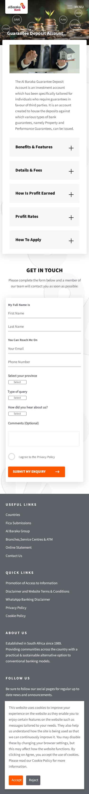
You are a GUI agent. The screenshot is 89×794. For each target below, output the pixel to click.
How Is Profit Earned (35, 193)
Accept (17, 780)
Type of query (17, 392)
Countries (13, 515)
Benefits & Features (33, 147)
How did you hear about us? (28, 407)
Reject (33, 780)
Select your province (22, 376)
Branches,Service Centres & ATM (29, 539)
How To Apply (28, 240)
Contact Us (14, 556)
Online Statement (19, 547)
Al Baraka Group (18, 531)
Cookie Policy (16, 616)
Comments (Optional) (23, 423)
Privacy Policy (46, 457)
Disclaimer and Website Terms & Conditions (37, 591)
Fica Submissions (18, 523)
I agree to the (37, 457)
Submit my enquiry (29, 471)
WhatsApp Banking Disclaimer (28, 599)
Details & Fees (28, 170)
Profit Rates (26, 216)
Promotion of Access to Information (31, 583)
